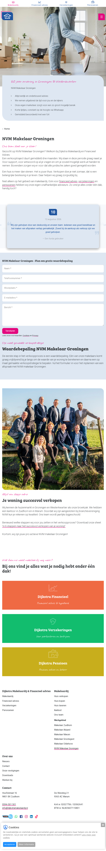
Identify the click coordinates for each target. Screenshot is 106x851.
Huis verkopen (61, 696)
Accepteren (9, 844)
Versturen (10, 331)
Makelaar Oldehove (63, 743)
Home (7, 129)
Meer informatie (26, 844)
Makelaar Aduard (62, 729)
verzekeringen (86, 181)
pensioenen (8, 184)
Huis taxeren (60, 705)
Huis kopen (59, 701)
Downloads (7, 775)
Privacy (35, 335)
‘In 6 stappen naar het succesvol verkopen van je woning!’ (33, 526)
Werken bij (7, 780)
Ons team (58, 714)
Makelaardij (7, 696)
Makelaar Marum (62, 734)
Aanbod (57, 710)
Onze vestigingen (10, 770)
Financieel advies (10, 701)
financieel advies (68, 181)
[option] (53, 226)
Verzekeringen (9, 705)
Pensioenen (8, 710)
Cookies (26, 335)
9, (11, 817)
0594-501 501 (9, 804)
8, (53, 212)
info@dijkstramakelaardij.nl (15, 808)
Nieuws (6, 761)
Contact (6, 766)
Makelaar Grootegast (64, 739)
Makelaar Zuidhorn (63, 725)
